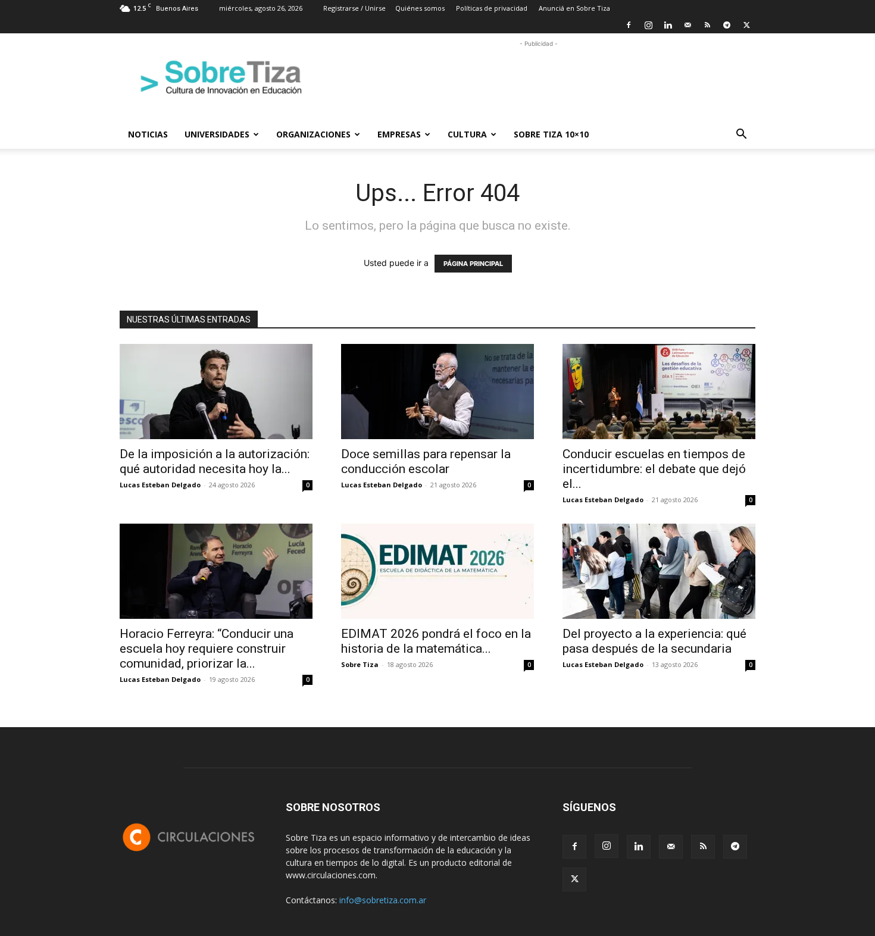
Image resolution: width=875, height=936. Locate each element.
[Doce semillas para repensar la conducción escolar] (437, 391)
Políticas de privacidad (491, 8)
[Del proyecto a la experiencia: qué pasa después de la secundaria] (658, 571)
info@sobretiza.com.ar (382, 900)
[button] (741, 135)
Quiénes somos (420, 8)
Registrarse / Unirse (354, 8)
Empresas (399, 134)
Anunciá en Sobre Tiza (574, 8)
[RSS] (707, 25)
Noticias (148, 134)
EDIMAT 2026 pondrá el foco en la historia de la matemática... (436, 641)
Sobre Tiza (360, 664)
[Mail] (687, 25)
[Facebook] (629, 25)
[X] (746, 25)
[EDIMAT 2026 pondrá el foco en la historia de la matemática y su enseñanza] (437, 571)
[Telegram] (727, 25)
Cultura (467, 134)
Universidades (217, 134)
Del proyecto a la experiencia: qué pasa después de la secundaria (654, 641)
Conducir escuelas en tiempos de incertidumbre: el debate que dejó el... (654, 469)
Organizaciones (313, 134)
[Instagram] (648, 25)
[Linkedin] (668, 25)
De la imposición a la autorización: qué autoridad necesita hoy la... (215, 461)
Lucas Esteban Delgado (160, 484)
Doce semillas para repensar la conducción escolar (426, 461)
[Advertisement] (538, 77)
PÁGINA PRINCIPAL (473, 263)
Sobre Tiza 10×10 (551, 134)
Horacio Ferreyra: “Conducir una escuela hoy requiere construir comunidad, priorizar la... (206, 649)
